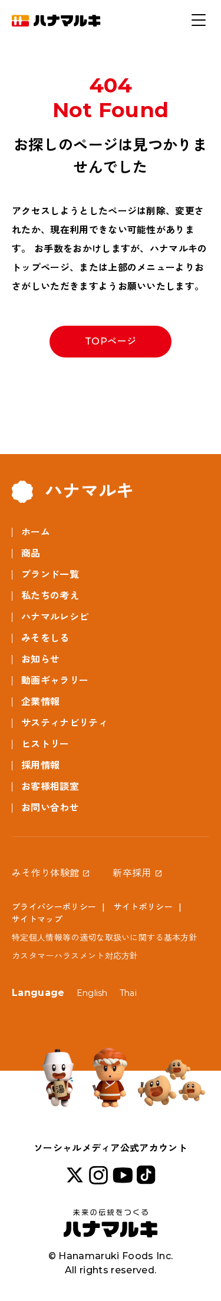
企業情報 (40, 701)
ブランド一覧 (50, 574)
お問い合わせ (50, 807)
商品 (31, 553)
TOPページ (110, 341)
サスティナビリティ (64, 723)
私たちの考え (50, 595)
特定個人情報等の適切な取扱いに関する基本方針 (104, 937)
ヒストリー (45, 744)
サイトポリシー (143, 907)
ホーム (35, 532)
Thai (128, 993)
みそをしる (45, 638)
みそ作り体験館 (45, 873)
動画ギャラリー (54, 680)
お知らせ (40, 659)
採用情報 (40, 765)
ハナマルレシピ (54, 617)
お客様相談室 (50, 786)
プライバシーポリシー (54, 907)
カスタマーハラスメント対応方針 (75, 956)
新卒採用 (132, 873)
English (92, 993)
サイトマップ (37, 919)
